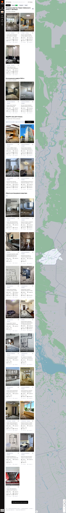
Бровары (12, 65)
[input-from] (10, 122)
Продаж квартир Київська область (14, 508)
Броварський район (25, 508)
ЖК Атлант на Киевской (11, 101)
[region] (50, 256)
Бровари (31, 508)
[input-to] (19, 122)
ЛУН (6, 508)
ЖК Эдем (8, 65)
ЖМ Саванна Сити (10, 144)
